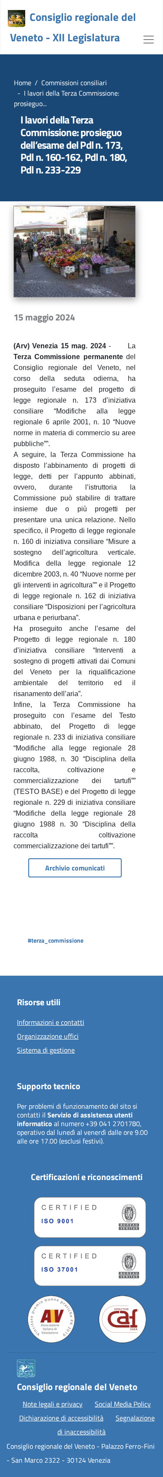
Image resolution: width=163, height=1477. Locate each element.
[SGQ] (86, 1215)
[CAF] (122, 1319)
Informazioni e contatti (50, 1022)
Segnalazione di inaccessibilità (106, 1425)
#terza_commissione (55, 940)
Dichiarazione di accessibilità (61, 1418)
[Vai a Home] (16, 19)
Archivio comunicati (75, 868)
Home (22, 82)
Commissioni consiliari (74, 82)
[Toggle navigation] (148, 39)
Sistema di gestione (46, 1050)
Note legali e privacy (53, 1404)
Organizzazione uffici (48, 1036)
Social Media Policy (123, 1404)
